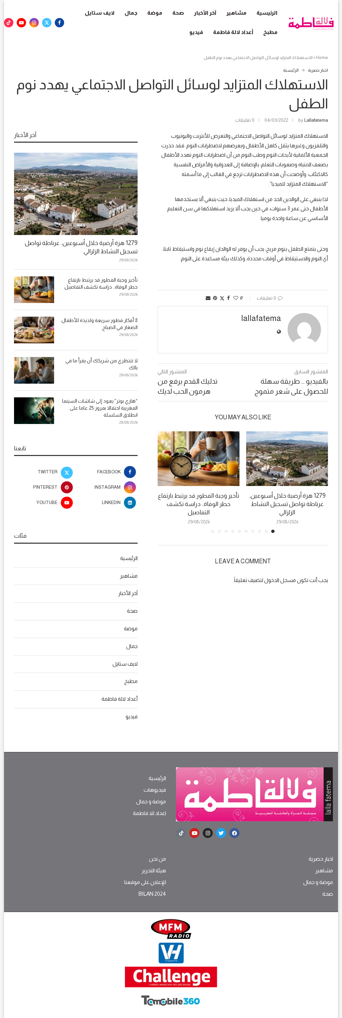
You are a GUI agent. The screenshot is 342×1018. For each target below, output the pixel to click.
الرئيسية (267, 13)
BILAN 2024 (152, 894)
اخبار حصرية (321, 859)
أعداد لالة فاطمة (233, 32)
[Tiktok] (8, 22)
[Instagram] (34, 22)
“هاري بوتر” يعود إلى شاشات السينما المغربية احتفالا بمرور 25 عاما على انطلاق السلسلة (100, 408)
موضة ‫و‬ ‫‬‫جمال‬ (151, 801)
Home (322, 57)
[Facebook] (59, 22)
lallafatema (316, 120)
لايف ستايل (100, 13)
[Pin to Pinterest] (215, 298)
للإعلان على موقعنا (145, 882)
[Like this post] (235, 298)
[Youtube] (21, 22)
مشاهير (236, 13)
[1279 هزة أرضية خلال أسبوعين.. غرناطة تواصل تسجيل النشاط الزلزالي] (287, 458)
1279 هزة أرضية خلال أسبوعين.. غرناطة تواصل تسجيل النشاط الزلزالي (287, 504)
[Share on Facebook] (228, 298)
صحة (178, 13)
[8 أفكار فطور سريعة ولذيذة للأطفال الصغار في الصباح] (34, 330)
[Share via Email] (208, 298)
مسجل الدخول (280, 580)
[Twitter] (46, 22)
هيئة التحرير (154, 870)
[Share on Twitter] (222, 298)
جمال (131, 13)
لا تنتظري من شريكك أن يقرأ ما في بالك (101, 364)
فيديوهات (155, 790)
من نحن (157, 859)
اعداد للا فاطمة (149, 813)
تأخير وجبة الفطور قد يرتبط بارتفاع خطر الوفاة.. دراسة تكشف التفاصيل (198, 504)
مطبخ (270, 32)
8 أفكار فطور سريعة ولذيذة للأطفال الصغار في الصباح (99, 323)
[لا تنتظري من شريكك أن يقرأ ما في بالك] (34, 370)
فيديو (196, 32)
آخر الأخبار (205, 13)
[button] (166, 482)
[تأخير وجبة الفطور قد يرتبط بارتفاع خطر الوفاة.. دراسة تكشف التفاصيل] (198, 458)
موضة (154, 13)
